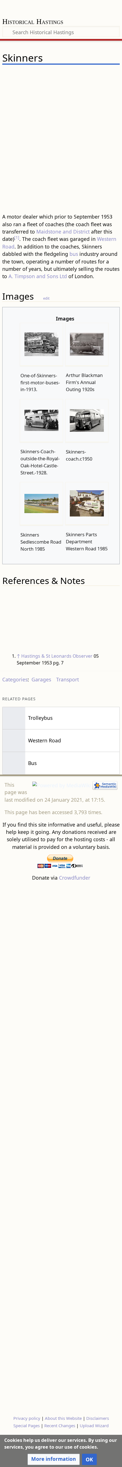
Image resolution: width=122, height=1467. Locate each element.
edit (46, 298)
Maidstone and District (63, 231)
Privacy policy (26, 1418)
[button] (54, 1459)
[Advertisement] (61, 147)
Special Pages (26, 1425)
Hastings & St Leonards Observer (56, 656)
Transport (67, 679)
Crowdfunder (74, 877)
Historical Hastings (32, 22)
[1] (16, 237)
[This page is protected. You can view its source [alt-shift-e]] (86, 74)
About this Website (63, 1418)
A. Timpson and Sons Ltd (38, 276)
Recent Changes (59, 1425)
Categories (15, 679)
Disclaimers (97, 1418)
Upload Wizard (94, 1425)
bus (74, 253)
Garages (41, 679)
